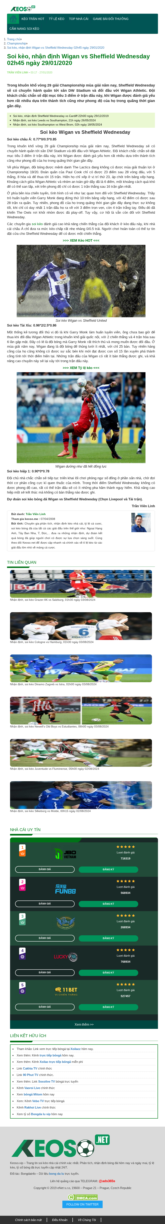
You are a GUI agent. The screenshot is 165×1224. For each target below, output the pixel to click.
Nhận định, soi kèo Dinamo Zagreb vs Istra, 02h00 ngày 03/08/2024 (53, 684)
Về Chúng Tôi (87, 1220)
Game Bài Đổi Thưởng (111, 19)
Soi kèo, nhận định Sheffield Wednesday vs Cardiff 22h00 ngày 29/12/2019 (61, 115)
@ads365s (107, 1181)
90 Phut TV (30, 1075)
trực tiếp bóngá (50, 1055)
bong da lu (56, 1173)
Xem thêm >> (84, 1024)
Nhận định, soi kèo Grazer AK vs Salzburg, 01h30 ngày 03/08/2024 (52, 599)
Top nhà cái (78, 19)
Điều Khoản (59, 1220)
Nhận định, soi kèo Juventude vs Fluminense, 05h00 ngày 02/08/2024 (54, 768)
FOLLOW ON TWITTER (82, 1204)
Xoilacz (75, 1049)
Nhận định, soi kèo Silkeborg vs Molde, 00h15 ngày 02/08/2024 (50, 811)
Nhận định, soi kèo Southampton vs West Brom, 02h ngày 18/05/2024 (57, 124)
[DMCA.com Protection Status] (82, 1197)
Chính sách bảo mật (28, 1220)
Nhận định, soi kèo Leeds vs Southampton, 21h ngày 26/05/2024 (54, 120)
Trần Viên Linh (36, 514)
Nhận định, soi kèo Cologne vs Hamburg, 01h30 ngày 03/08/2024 (52, 642)
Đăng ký (108, 869)
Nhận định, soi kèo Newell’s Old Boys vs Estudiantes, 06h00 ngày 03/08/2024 (59, 726)
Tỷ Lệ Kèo (56, 19)
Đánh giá (45, 869)
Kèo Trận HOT (33, 19)
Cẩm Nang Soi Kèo (24, 28)
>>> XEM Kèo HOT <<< (81, 240)
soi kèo (37, 224)
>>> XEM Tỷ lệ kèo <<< (81, 368)
